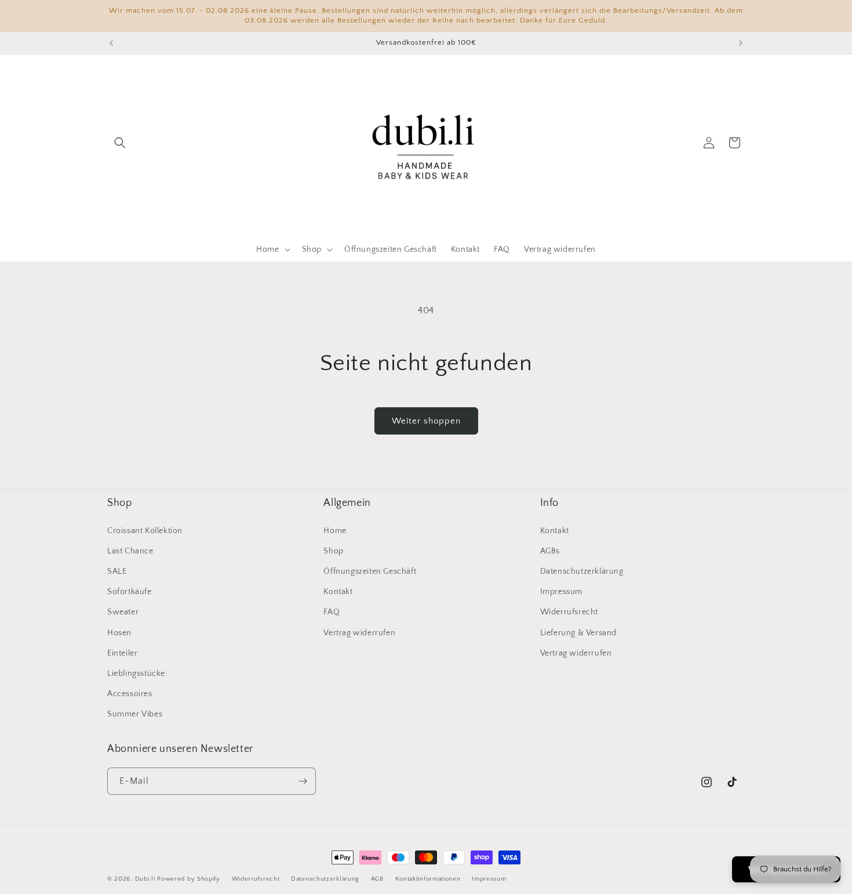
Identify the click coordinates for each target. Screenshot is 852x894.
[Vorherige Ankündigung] (111, 43)
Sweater (123, 612)
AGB (377, 878)
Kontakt (337, 591)
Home (334, 530)
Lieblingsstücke (136, 673)
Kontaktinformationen (428, 878)
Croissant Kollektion (145, 530)
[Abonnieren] (302, 781)
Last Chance (130, 551)
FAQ (331, 612)
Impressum (561, 591)
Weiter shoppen (426, 421)
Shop (333, 551)
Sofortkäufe (129, 591)
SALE (116, 571)
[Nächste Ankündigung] (740, 43)
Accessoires (129, 693)
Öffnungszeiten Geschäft (369, 571)
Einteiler (122, 653)
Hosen (119, 633)
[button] (120, 142)
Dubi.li (146, 878)
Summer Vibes (134, 714)
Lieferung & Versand (578, 633)
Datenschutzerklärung (582, 571)
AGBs (550, 551)
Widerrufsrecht (569, 612)
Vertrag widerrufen (359, 633)
